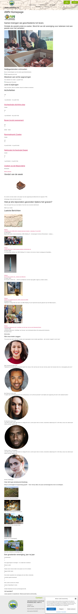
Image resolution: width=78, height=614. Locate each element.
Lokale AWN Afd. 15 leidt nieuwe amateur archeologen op (17, 249)
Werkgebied (52, 4)
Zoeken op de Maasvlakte (14, 166)
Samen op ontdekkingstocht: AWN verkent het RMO (16, 299)
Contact (39, 598)
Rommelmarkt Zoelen (13, 134)
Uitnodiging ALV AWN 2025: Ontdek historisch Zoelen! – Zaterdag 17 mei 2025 (22, 231)
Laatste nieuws (32, 4)
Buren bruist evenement (14, 120)
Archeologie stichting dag (14, 105)
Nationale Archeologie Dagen (16, 150)
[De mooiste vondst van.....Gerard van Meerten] (10, 272)
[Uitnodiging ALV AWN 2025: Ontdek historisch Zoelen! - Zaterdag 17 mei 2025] (13, 226)
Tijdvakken (38, 6)
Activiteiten (43, 4)
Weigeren (61, 609)
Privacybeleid (63, 611)
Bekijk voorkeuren (71, 609)
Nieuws (6, 229)
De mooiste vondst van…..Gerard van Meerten (15, 276)
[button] (75, 598)
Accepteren (51, 609)
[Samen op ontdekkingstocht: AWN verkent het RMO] (13, 295)
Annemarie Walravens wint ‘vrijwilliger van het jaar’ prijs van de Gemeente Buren (22, 327)
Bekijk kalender (7, 171)
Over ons (47, 6)
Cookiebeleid (58, 611)
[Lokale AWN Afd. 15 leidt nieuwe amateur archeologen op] (13, 244)
